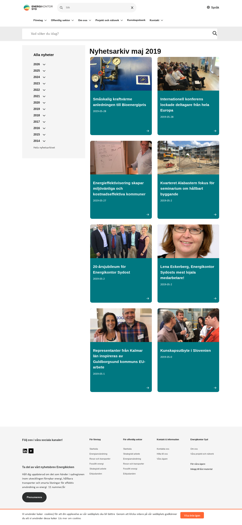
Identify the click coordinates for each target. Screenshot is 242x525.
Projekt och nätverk (107, 20)
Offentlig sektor (60, 20)
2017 (36, 121)
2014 (36, 140)
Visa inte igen (192, 515)
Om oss (82, 20)
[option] (213, 8)
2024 (36, 77)
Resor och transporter (99, 459)
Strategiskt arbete (97, 469)
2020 (36, 102)
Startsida (93, 449)
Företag (38, 20)
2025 (36, 70)
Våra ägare (162, 459)
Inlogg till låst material (201, 469)
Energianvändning (98, 454)
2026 (36, 64)
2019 (36, 108)
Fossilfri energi (96, 464)
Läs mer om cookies (69, 518)
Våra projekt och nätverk (202, 454)
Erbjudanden (95, 474)
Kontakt (154, 20)
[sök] (215, 33)
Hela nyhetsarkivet (44, 147)
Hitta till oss (162, 454)
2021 (36, 96)
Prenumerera (34, 497)
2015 (36, 134)
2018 (36, 115)
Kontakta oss (163, 449)
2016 (36, 128)
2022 (36, 89)
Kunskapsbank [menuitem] (136, 20)
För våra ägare (197, 464)
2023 (36, 83)
